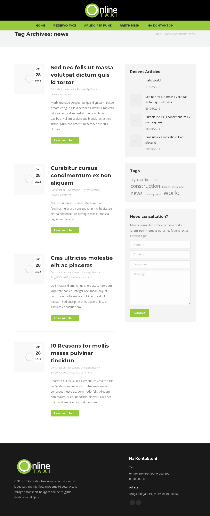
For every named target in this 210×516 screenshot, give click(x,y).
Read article (63, 140)
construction (145, 186)
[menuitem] (40, 25)
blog (133, 180)
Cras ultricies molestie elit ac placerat (164, 139)
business (152, 179)
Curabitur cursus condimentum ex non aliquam (81, 175)
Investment (67, 89)
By (86, 89)
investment (178, 187)
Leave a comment (61, 94)
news (137, 193)
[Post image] (136, 84)
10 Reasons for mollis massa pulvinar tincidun (80, 353)
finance (166, 187)
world (172, 192)
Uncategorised (89, 272)
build (140, 180)
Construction (58, 190)
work (159, 194)
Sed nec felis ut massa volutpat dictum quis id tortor (82, 75)
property (149, 194)
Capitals (55, 89)
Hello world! (153, 80)
